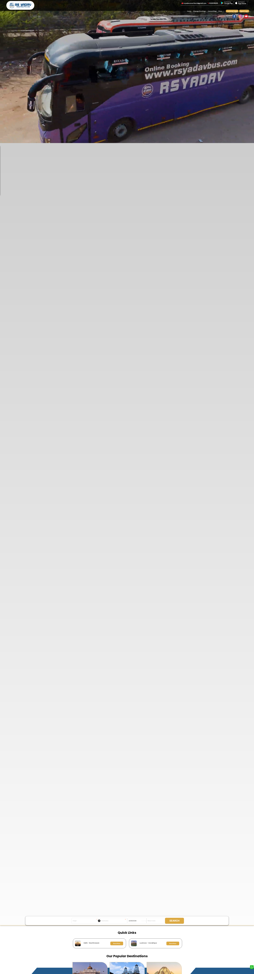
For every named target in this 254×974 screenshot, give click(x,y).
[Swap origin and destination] (99, 921)
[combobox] (85, 921)
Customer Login (232, 11)
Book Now (116, 943)
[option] (127, 943)
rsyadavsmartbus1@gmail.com (194, 3)
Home (189, 11)
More (220, 11)
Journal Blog (212, 11)
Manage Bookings (199, 11)
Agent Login (244, 11)
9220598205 (213, 3)
